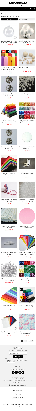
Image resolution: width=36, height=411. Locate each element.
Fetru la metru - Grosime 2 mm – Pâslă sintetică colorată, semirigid (27, 306)
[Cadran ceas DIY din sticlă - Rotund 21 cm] (27, 137)
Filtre (10, 19)
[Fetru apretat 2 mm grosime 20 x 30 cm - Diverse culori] (27, 242)
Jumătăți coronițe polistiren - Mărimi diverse (9, 253)
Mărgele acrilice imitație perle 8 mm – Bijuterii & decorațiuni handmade (27, 121)
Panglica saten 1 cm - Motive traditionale (9, 200)
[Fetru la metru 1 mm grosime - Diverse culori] (9, 110)
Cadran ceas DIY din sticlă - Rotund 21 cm (27, 147)
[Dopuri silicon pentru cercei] (27, 84)
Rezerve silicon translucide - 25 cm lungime (9, 226)
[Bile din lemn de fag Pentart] (27, 57)
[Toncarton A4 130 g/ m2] (9, 295)
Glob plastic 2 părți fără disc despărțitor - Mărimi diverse (9, 41)
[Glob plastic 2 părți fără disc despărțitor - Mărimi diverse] (9, 31)
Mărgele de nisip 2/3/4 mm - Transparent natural (27, 200)
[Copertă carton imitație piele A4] (9, 322)
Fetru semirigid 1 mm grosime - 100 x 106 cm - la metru (9, 68)
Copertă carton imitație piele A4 (9, 332)
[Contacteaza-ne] (26, 9)
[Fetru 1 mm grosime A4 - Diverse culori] (9, 163)
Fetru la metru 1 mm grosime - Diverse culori (9, 121)
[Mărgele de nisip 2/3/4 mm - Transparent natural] (27, 190)
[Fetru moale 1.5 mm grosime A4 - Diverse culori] (27, 216)
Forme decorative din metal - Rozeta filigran (9, 94)
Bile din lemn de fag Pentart (27, 67)
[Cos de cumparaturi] (30, 9)
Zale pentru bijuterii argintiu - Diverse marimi (9, 279)
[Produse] (2, 9)
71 (30, 341)
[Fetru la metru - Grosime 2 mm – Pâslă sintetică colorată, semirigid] (27, 295)
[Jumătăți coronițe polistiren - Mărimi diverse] (9, 242)
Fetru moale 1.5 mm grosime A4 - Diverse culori (27, 226)
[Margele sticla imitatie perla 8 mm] (27, 269)
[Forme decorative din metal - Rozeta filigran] (9, 84)
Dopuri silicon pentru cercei (27, 94)
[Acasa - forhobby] (18, 3)
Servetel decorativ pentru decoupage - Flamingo (27, 332)
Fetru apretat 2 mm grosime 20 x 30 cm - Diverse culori (27, 253)
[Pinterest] (16, 372)
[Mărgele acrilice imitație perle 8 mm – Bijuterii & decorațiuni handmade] (27, 110)
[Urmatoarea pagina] (32, 341)
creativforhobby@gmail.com (19, 385)
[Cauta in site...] (34, 9)
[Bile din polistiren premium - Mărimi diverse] (27, 31)
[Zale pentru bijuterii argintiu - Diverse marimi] (9, 269)
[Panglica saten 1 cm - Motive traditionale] (9, 190)
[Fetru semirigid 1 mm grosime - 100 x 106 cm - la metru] (9, 57)
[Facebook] (13, 372)
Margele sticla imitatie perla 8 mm (27, 279)
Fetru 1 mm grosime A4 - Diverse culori (9, 174)
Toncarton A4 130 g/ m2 (9, 305)
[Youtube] (19, 372)
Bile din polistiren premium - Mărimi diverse (27, 41)
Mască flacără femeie (27, 173)
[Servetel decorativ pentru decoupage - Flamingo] (27, 322)
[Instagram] (22, 372)
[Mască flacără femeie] (27, 163)
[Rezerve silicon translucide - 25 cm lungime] (9, 216)
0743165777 (19, 383)
